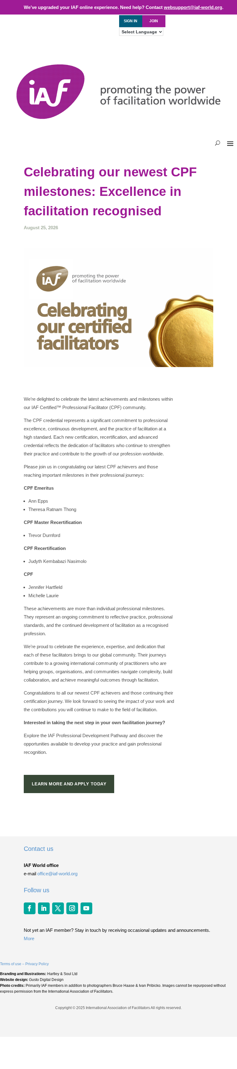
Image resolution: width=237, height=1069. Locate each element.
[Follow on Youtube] (86, 908)
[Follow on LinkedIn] (44, 908)
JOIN (153, 21)
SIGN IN (130, 21)
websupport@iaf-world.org (193, 7)
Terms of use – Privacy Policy (24, 964)
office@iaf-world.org (57, 873)
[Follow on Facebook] (29, 908)
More (29, 938)
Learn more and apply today (69, 783)
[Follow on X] (58, 908)
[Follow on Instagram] (72, 908)
